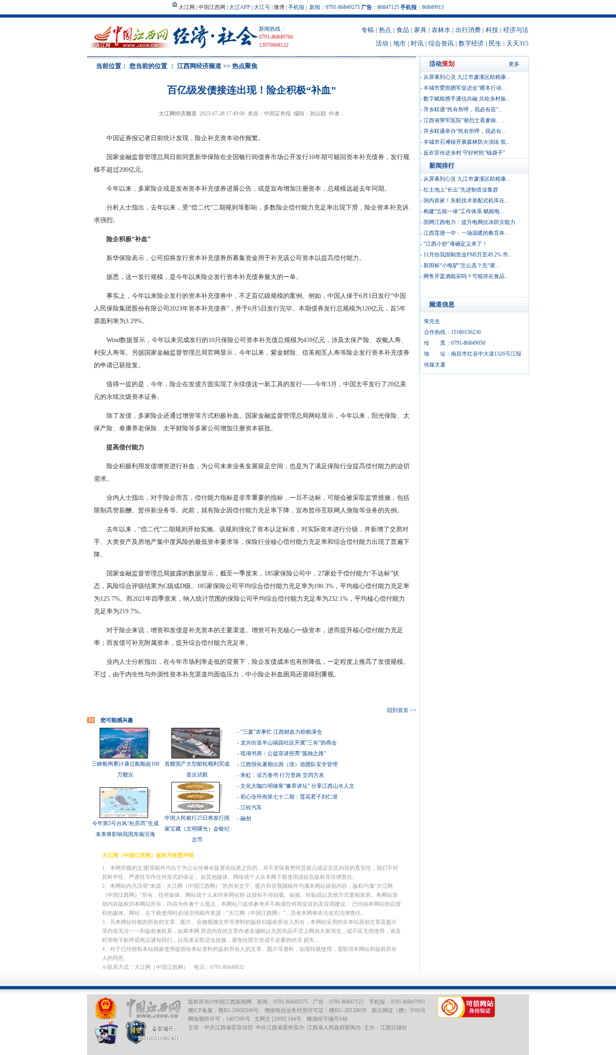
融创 (245, 818)
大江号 (262, 7)
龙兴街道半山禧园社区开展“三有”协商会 (288, 743)
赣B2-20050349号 (238, 1010)
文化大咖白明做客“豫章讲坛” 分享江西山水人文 (297, 786)
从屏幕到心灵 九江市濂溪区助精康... (466, 77)
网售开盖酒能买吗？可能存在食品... (466, 276)
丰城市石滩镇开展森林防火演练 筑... (466, 142)
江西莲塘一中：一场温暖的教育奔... (466, 233)
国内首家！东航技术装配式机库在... (466, 200)
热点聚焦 (244, 66)
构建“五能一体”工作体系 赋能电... (463, 211)
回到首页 (398, 710)
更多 (514, 64)
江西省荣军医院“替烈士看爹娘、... (464, 120)
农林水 (441, 30)
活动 (382, 43)
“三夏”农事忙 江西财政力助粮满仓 (281, 732)
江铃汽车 (251, 807)
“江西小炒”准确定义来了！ (455, 244)
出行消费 (468, 30)
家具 (420, 30)
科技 (492, 30)
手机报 (296, 7)
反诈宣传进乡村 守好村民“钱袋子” (464, 153)
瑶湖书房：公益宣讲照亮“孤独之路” (283, 753)
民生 (495, 43)
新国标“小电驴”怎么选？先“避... (461, 265)
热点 (385, 30)
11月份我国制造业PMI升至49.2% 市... (467, 254)
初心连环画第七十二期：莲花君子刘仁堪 (289, 797)
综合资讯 (441, 43)
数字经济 (471, 43)
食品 (402, 30)
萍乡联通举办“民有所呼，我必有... (464, 131)
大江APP (239, 7)
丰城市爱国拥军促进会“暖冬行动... (464, 88)
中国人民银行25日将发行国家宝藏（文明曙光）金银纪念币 (197, 829)
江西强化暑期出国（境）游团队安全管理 (289, 764)
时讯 (417, 43)
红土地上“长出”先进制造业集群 (460, 190)
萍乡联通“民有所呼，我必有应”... (462, 109)
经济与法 (516, 30)
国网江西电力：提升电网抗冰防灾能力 (469, 222)
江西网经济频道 (199, 66)
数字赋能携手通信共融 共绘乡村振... (466, 99)
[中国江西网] (153, 1008)
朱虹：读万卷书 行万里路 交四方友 (282, 775)
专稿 (367, 30)
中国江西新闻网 (233, 1002)
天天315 (517, 43)
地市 (399, 43)
